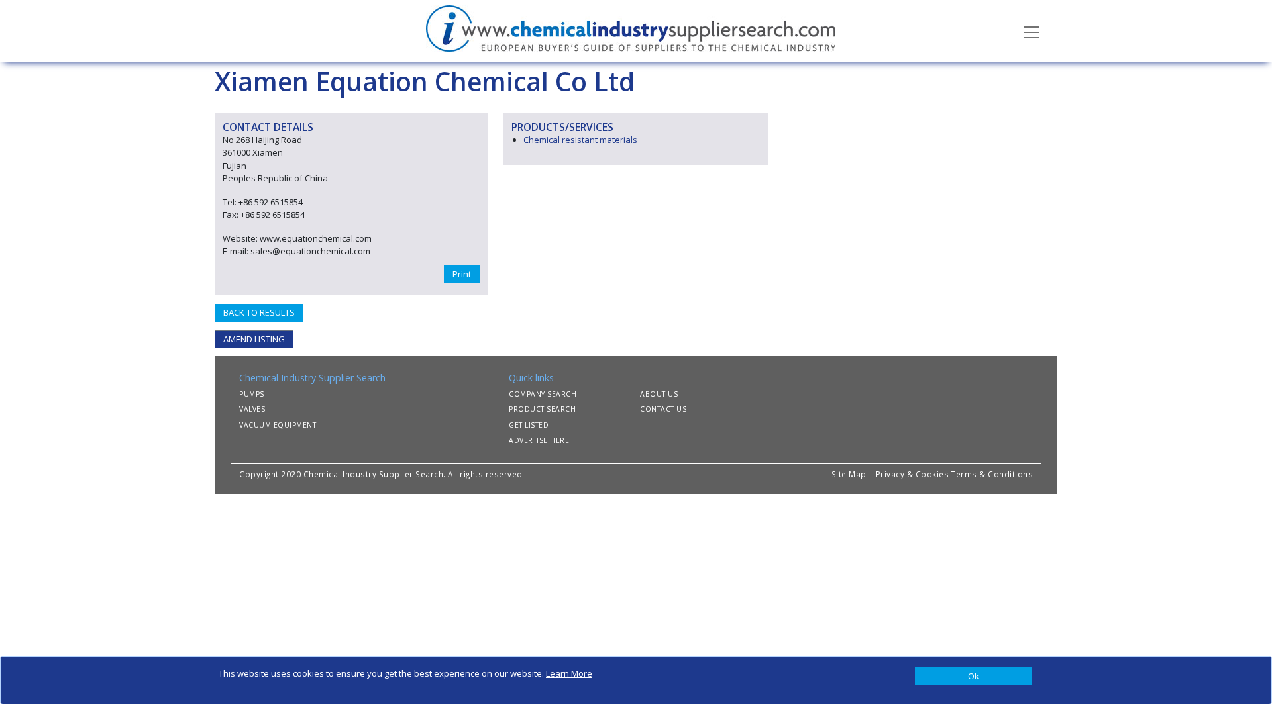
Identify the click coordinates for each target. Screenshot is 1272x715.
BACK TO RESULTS (259, 312)
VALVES (252, 409)
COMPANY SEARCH (542, 394)
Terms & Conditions (992, 474)
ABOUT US (659, 394)
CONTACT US (663, 409)
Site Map (849, 474)
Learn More (569, 673)
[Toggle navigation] (1031, 31)
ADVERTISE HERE (539, 440)
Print (461, 274)
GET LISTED (529, 425)
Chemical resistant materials (580, 140)
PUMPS (251, 394)
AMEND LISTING (254, 339)
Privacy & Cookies (912, 474)
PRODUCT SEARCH (542, 409)
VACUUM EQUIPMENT (277, 425)
